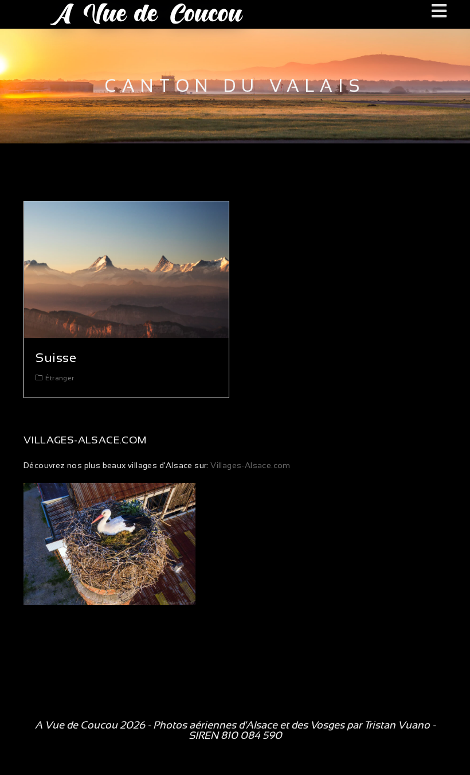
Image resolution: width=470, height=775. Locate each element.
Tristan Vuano (397, 725)
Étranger (59, 378)
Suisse (56, 357)
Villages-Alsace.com (250, 465)
